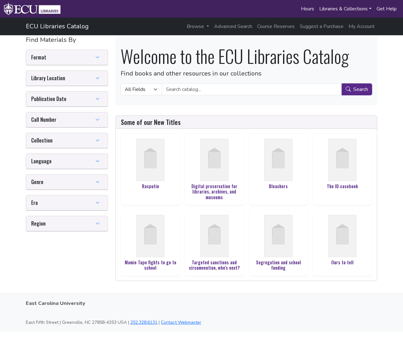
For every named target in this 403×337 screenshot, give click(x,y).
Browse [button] (196, 26)
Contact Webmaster (181, 322)
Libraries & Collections (343, 8)
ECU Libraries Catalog (57, 26)
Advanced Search (233, 26)
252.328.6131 (143, 322)
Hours (307, 8)
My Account (362, 26)
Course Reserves (276, 26)
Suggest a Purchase (321, 26)
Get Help (387, 8)
